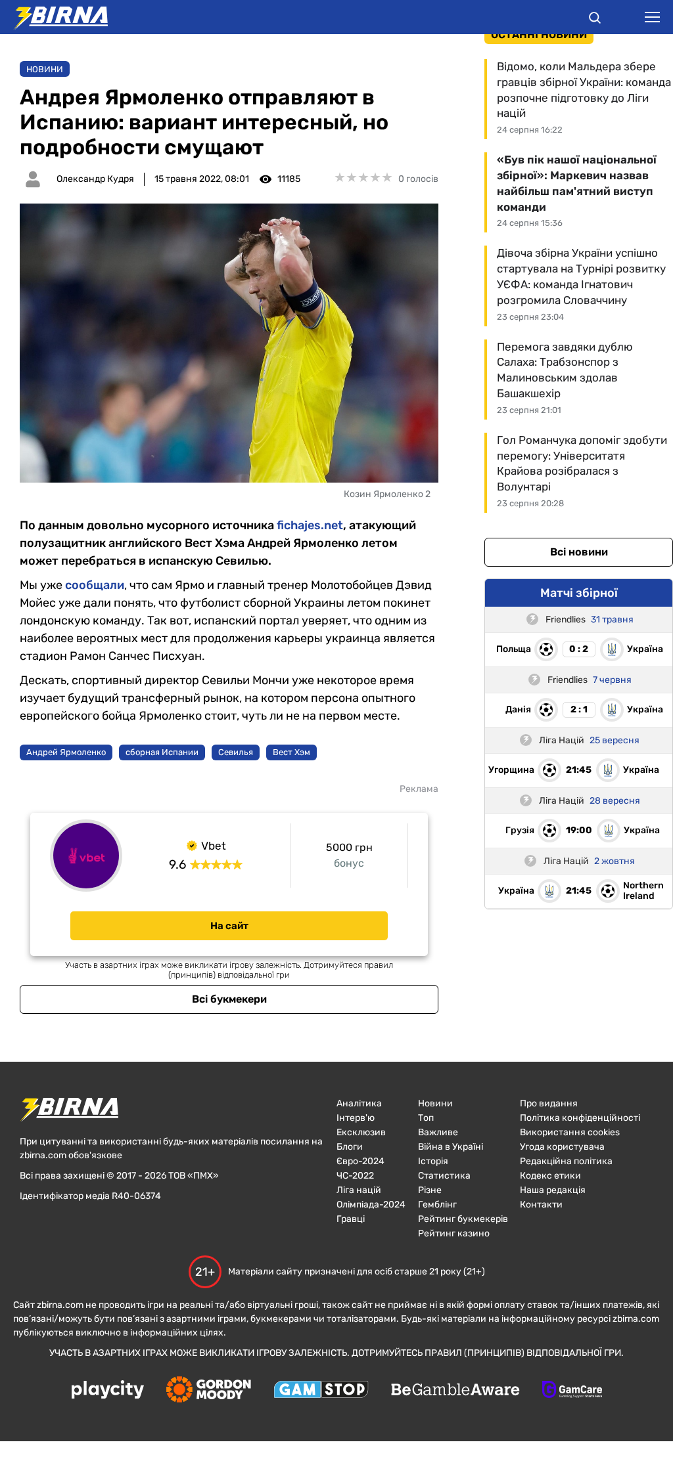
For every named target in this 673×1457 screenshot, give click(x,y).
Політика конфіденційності (580, 1117)
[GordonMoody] (208, 1390)
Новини (44, 69)
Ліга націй (358, 1190)
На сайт (229, 926)
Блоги (349, 1146)
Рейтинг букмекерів (463, 1219)
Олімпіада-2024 (371, 1204)
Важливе (438, 1132)
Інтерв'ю (355, 1117)
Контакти (541, 1204)
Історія (433, 1161)
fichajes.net (310, 525)
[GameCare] (572, 1391)
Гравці (350, 1219)
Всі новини (579, 552)
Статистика (444, 1175)
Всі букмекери (229, 999)
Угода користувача (562, 1146)
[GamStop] (321, 1391)
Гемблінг (437, 1204)
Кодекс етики (550, 1175)
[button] (595, 20)
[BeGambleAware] (455, 1391)
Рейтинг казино (454, 1233)
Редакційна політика (566, 1161)
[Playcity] (108, 1390)
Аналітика (359, 1103)
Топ (426, 1117)
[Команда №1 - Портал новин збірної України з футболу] (54, 17)
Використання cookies (570, 1132)
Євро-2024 (360, 1161)
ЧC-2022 (355, 1175)
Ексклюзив (361, 1132)
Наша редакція (553, 1190)
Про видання (549, 1103)
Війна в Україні (450, 1146)
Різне (430, 1190)
